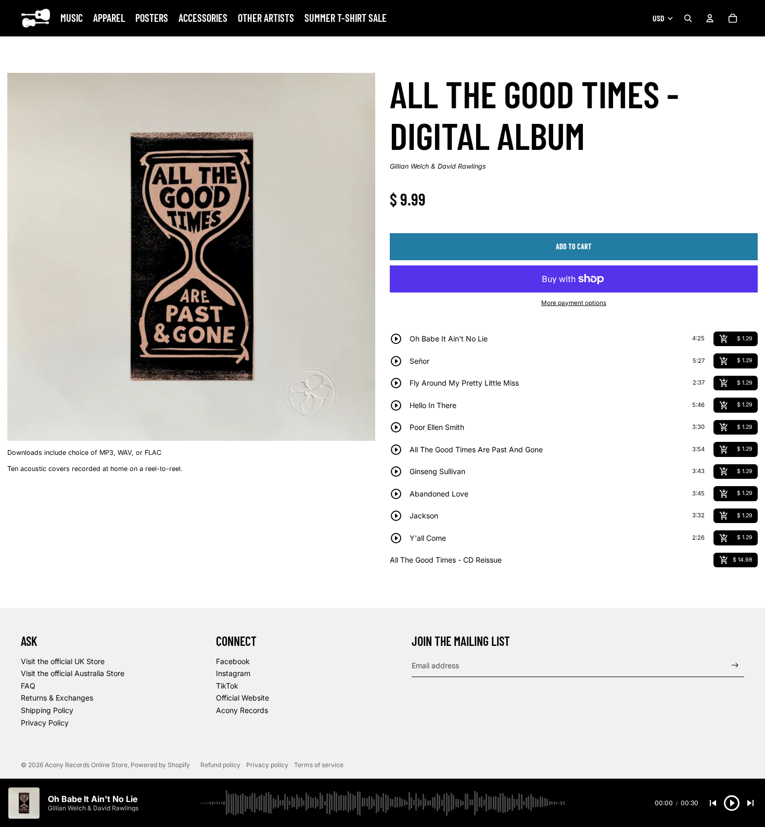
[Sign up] (735, 665)
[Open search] (688, 18)
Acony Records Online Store (86, 765)
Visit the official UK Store (63, 661)
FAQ (28, 685)
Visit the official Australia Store (72, 673)
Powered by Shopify (160, 765)
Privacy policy (267, 765)
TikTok (227, 685)
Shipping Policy (47, 710)
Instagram (233, 673)
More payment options (573, 303)
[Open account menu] (709, 18)
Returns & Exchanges (57, 697)
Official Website (242, 697)
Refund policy (220, 765)
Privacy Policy (45, 722)
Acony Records (242, 710)
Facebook (233, 661)
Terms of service (318, 765)
